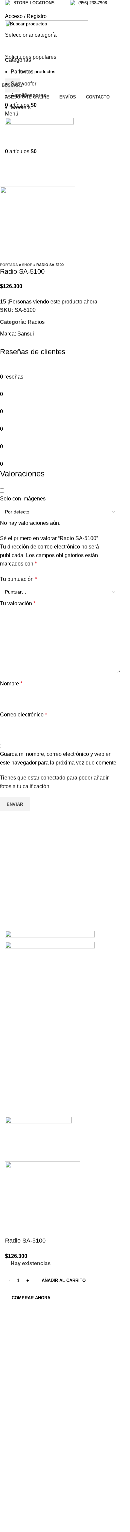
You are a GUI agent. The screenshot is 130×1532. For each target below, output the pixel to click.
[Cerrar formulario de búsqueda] (8, 8)
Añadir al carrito (64, 1280)
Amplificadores (28, 95)
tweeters (21, 107)
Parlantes (22, 71)
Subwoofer (23, 83)
